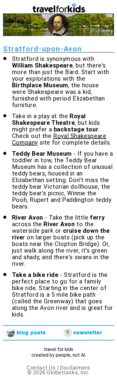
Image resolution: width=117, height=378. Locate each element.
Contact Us (41, 367)
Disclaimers (75, 367)
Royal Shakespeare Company (59, 139)
